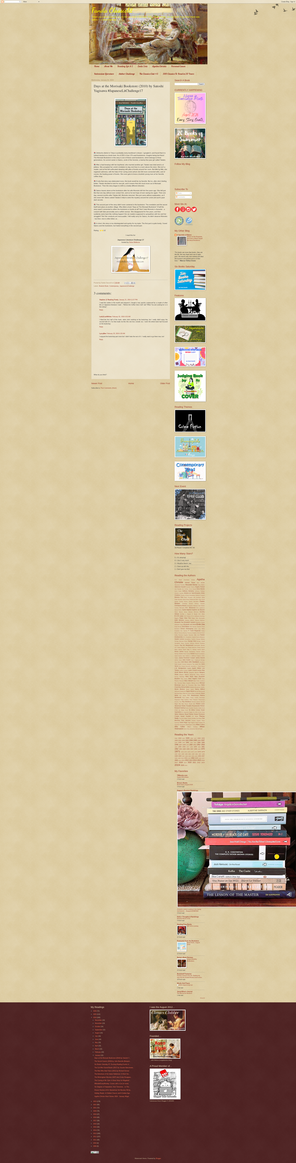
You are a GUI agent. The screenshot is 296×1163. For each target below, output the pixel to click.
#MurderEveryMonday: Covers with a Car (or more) (111, 1083)
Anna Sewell (192, 589)
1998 (176, 758)
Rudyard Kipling (180, 708)
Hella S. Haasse (191, 649)
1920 (179, 738)
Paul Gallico (185, 697)
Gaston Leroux (179, 639)
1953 (203, 745)
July (96, 1036)
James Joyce (178, 660)
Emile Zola (201, 624)
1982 (182, 754)
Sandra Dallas (198, 708)
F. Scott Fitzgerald (194, 630)
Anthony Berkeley (188, 591)
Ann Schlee (185, 589)
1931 (179, 740)
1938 (176, 742)
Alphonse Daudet (180, 587)
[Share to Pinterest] (134, 283)
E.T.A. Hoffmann (195, 616)
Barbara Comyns (200, 595)
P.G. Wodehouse (193, 695)
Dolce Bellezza (134, 242)
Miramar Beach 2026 (183, 918)
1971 (177, 751)
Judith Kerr (198, 664)
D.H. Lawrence (200, 607)
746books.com (182, 775)
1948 (184, 744)
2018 (181, 762)
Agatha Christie (159, 66)
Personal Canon (178, 66)
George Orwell (201, 641)
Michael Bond (195, 683)
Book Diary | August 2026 (185, 784)
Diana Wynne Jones (181, 612)
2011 (183, 760)
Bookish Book (103, 286)
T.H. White (195, 716)
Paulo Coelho (194, 697)
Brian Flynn (199, 599)
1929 (203, 738)
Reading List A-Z (125, 66)
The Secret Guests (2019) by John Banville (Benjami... (112, 1061)
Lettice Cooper (184, 670)
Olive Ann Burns (187, 693)
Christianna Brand (180, 605)
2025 (182, 765)
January (98, 1055)
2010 (95, 1143)
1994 (192, 756)
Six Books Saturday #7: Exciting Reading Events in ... (112, 1064)
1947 (180, 744)
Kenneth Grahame (191, 666)
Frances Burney (183, 633)
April (96, 1046)
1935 (195, 740)
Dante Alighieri (187, 609)
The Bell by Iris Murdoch (184, 993)
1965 (184, 749)
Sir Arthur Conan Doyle (197, 710)
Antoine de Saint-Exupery (192, 593)
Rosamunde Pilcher (198, 706)
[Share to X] (130, 283)
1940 (183, 742)
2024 (177, 765)
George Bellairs (200, 639)
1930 (176, 740)
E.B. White (201, 614)
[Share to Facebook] (132, 283)
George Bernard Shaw (181, 641)
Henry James (179, 651)
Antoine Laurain (179, 593)
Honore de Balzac (200, 653)
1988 (203, 754)
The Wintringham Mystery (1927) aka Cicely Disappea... (113, 1077)
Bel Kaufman (197, 597)
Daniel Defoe (178, 609)
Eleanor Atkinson (200, 620)
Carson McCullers (194, 601)
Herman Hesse (200, 651)
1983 (186, 754)
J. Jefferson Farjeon (195, 655)
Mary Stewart (188, 680)
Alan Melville (201, 582)
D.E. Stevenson (190, 607)
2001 (186, 758)
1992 (186, 756)
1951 (194, 744)
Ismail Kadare (178, 655)
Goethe (187, 643)
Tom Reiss (199, 718)
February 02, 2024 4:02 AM (121, 316)
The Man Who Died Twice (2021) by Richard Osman (111, 1071)
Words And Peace (183, 983)
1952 (198, 745)
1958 (191, 747)
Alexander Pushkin (180, 584)
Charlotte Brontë (187, 603)
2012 (187, 760)
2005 (196, 758)
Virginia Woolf (194, 722)
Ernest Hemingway (187, 628)
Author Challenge (127, 73)
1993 (189, 756)
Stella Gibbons (179, 714)
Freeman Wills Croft (194, 635)
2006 (200, 758)
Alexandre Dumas (191, 585)
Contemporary (114, 286)
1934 (191, 740)
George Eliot (192, 641)
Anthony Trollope (200, 591)
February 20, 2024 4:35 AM (116, 333)
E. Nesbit (194, 614)
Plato (191, 699)
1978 (199, 751)
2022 (198, 762)
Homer (192, 653)
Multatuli (192, 687)
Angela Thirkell (200, 587)
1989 (176, 756)
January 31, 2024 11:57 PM (128, 300)
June (97, 1039)
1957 (187, 747)
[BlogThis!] (128, 283)
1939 (179, 742)
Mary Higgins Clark (194, 678)
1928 (199, 738)
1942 (191, 742)
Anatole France (190, 587)
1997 (203, 756)
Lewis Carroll (192, 670)
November (98, 1023)
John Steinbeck (193, 662)
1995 (196, 756)
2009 (179, 760)
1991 (183, 756)
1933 (187, 740)
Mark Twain (189, 676)
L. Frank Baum (200, 666)
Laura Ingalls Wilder (194, 668)
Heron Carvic (186, 653)
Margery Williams (184, 674)
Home (96, 66)
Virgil (189, 722)
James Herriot (200, 658)
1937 (203, 740)
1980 (176, 754)
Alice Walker (201, 584)
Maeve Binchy (183, 672)
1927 (195, 738)
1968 (195, 749)
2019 (185, 762)
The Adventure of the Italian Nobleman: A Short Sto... (112, 1074)
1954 (176, 747)
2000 (182, 758)
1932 (183, 740)
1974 (189, 751)
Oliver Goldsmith (196, 693)
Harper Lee (184, 647)
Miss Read (197, 685)
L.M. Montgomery (180, 668)
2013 (191, 760)
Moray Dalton (185, 687)
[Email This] (125, 283)
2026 (186, 765)
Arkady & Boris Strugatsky (188, 595)
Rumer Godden (189, 708)
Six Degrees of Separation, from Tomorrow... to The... (112, 1087)
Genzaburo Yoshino (190, 639)
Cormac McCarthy (179, 607)
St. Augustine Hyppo (187, 712)
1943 (195, 742)
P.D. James (182, 695)
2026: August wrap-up (186, 985)
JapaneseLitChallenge (127, 286)
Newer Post (96, 383)
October (98, 1026)
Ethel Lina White (199, 628)
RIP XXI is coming (192, 926)
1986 (196, 754)
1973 (185, 751)
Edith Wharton (179, 620)
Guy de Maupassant (186, 645)
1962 (176, 749)
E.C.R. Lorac (179, 616)
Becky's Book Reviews (185, 957)
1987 (200, 754)
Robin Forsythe (186, 706)
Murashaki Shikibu (200, 687)
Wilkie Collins (200, 724)
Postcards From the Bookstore (188, 941)
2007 (203, 758)
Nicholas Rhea (178, 693)
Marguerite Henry (194, 674)
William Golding (192, 726)
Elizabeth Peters (200, 622)
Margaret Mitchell (194, 672)
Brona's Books (182, 783)
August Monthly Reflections (192, 960)
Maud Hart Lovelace (199, 680)
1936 (199, 740)
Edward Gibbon (189, 620)
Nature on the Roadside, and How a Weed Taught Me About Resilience (195, 238)
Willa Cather (180, 726)
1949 (187, 744)
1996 (199, 756)
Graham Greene (194, 643)
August (97, 1033)
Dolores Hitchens (193, 612)
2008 (176, 760)
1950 (191, 745)
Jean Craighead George (198, 660)
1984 (189, 754)
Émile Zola (142, 66)
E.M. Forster (187, 616)
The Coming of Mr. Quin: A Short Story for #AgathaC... (112, 1080)
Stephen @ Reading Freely (108, 300)
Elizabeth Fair (179, 622)
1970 (203, 749)
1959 (195, 747)
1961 (203, 747)
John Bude (184, 662)
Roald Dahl (192, 703)
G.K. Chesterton (187, 637)
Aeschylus (186, 579)
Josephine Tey (190, 664)
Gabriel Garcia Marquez (198, 637)
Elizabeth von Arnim (189, 624)
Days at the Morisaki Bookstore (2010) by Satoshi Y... (112, 1058)
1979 (203, 751)
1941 (187, 742)
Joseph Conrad (182, 664)
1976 (195, 751)
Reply (101, 310)
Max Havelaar (178, 683)
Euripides (177, 630)
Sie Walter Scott (183, 710)
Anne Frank (178, 591)
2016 (203, 760)
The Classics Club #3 (148, 73)
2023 (203, 762)
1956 (184, 747)
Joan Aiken (178, 662)
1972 (182, 751)
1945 (203, 742)
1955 (179, 747)
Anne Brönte (201, 589)
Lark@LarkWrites (105, 316)
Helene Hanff (182, 649)
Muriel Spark (190, 689)
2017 (176, 762)
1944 (198, 742)
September (99, 1030)
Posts (179, 193)
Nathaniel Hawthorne (180, 691)
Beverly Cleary (182, 599)
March (97, 1049)
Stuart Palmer (189, 714)
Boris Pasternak (190, 599)
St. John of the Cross (199, 712)
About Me (108, 66)
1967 (191, 749)
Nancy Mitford (200, 689)
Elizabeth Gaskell (189, 622)
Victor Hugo (183, 722)
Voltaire (201, 722)
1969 (199, 749)
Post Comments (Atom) (109, 388)
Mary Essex (184, 678)
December (98, 1020)
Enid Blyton (185, 626)
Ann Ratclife (178, 589)
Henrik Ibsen (201, 649)
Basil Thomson (188, 597)
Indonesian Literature (104, 73)
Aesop (193, 579)
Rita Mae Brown (183, 703)
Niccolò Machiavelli (200, 691)
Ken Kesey (182, 666)
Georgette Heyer (179, 643)
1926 (191, 738)
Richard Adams (196, 701)
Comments (181, 197)
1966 (188, 749)
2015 (199, 760)
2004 (192, 758)
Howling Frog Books (184, 924)
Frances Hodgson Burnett (194, 633)
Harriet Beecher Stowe (194, 647)
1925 (187, 738)
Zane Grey (187, 728)
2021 (194, 762)
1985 (193, 754)
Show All (202, 998)
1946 (176, 745)
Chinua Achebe (200, 603)
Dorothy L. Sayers (185, 614)
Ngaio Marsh (190, 691)
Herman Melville (179, 653)
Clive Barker (201, 605)
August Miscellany (182, 777)
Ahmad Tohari (190, 582)
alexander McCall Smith (196, 728)
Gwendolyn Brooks (199, 645)
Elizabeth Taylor (179, 624)
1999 (179, 758)
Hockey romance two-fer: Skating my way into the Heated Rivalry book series (189, 976)
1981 (179, 754)
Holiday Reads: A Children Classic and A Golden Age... (112, 1093)
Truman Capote (196, 720)
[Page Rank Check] (95, 1153)
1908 (176, 738)
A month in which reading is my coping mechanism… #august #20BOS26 (189, 910)
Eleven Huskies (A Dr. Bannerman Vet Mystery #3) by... (113, 1090)
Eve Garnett (184, 630)
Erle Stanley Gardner (195, 626)
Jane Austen (186, 660)
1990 (180, 756)
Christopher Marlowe (192, 605)
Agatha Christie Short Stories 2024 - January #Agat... (112, 1096)
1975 (192, 751)
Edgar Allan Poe (185, 618)
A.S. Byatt (178, 579)
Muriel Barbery (180, 689)
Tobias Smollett (192, 718)
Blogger (158, 1158)
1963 (180, 749)
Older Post (165, 383)
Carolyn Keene (183, 601)
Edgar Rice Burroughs (198, 618)
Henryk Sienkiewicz (189, 651)
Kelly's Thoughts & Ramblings (188, 917)
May (96, 1042)
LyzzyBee (102, 333)
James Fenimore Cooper (187, 658)
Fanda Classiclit (112, 10)
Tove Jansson (186, 720)
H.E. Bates (178, 647)
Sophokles (178, 712)
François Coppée (183, 635)
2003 (189, 758)
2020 (189, 762)
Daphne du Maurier (198, 609)
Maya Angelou (187, 683)
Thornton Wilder (183, 718)
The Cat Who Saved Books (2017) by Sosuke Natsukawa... (114, 1067)
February (98, 1052)
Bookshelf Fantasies (184, 974)
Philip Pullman (185, 699)
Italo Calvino (186, 655)
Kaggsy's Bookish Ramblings (187, 790)
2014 (195, 760)
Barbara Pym (179, 597)
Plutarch (195, 699)
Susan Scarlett (185, 716)
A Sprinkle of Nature (184, 235)
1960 (199, 747)
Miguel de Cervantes (188, 685)
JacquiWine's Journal (184, 991)
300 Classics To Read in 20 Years (178, 73)
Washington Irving (191, 724)
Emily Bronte (178, 626)
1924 (183, 738)
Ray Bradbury (186, 701)
